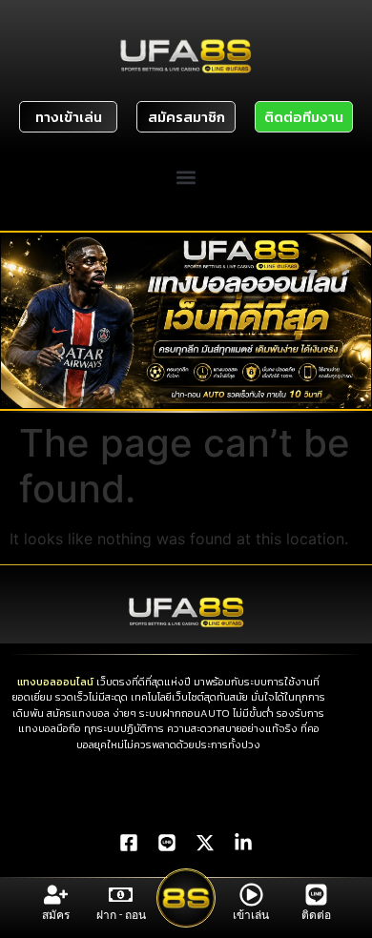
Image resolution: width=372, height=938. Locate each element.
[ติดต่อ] (316, 895)
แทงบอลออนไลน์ (55, 681)
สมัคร (56, 915)
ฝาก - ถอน (121, 915)
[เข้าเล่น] (251, 895)
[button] (186, 177)
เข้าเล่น (251, 915)
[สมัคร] (56, 895)
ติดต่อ (316, 915)
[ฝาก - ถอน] (121, 895)
